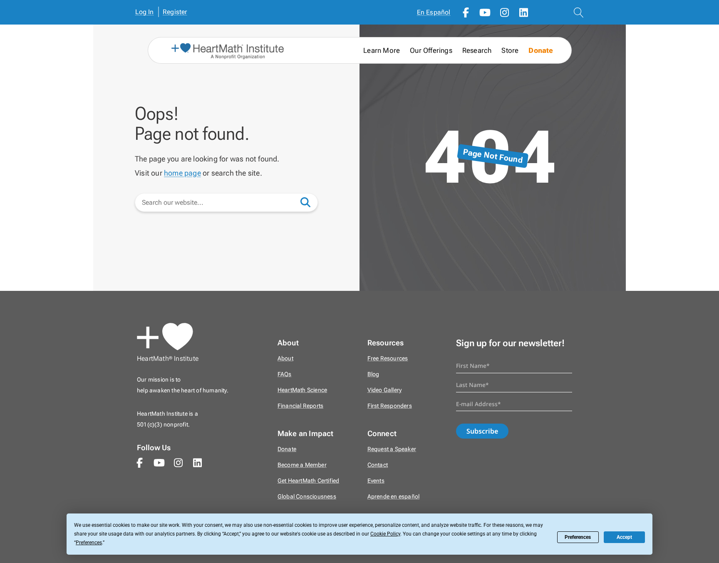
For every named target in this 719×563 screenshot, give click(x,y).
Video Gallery (384, 390)
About (285, 358)
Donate (540, 51)
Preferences (578, 537)
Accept (624, 537)
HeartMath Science (302, 390)
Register (175, 12)
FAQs (285, 374)
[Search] (310, 202)
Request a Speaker (391, 449)
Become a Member (302, 465)
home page (182, 173)
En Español (434, 12)
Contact (377, 465)
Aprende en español (393, 496)
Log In (144, 12)
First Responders (389, 405)
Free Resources (387, 358)
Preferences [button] (89, 543)
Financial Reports (300, 405)
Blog (373, 374)
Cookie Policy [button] (385, 534)
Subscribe (482, 431)
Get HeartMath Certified (309, 480)
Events (375, 480)
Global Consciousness (307, 496)
